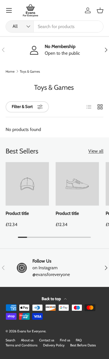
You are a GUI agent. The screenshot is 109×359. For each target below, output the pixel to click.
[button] (100, 10)
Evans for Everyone (31, 331)
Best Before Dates (83, 345)
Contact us (46, 340)
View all (95, 151)
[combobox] (54, 26)
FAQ (79, 340)
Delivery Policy (54, 345)
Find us (65, 340)
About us (27, 340)
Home (10, 71)
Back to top (52, 298)
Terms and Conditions (21, 345)
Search (10, 340)
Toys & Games (30, 71)
